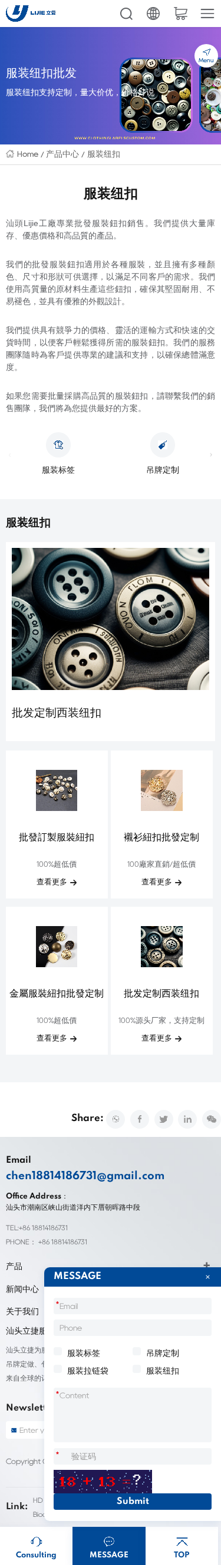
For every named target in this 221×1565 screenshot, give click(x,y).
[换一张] (103, 1481)
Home (27, 153)
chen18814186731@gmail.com (85, 1176)
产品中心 (62, 153)
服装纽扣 (103, 153)
